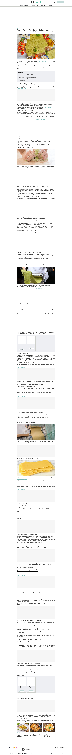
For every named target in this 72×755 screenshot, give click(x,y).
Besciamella (25, 638)
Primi (30, 5)
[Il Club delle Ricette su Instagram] (57, 748)
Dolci (37, 5)
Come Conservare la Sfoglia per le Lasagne (27, 78)
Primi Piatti (19, 732)
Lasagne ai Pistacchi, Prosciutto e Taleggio (22, 735)
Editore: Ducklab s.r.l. (18, 753)
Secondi (33, 5)
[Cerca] (19, 2)
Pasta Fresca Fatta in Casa (44, 61)
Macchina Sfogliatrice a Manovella (21, 346)
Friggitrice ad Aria (43, 5)
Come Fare (18, 28)
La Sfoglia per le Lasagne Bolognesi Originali (27, 77)
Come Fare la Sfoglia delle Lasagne (26, 74)
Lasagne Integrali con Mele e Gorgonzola (48, 735)
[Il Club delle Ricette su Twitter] (59, 748)
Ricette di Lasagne (22, 80)
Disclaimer (62, 753)
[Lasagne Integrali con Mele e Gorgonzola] (49, 727)
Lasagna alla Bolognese (22, 479)
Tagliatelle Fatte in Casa (48, 107)
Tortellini (26, 108)
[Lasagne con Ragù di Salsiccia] (36, 727)
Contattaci (23, 750)
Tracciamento (51, 753)
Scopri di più (22, 349)
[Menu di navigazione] (8, 5)
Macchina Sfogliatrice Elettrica (31, 345)
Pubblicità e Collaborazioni (26, 749)
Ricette (21, 5)
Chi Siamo (23, 747)
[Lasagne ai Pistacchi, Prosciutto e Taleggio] (23, 727)
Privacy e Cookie (57, 753)
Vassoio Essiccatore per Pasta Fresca (22, 687)
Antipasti (26, 5)
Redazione (23, 748)
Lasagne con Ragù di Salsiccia (35, 734)
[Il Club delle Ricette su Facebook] (55, 748)
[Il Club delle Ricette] (36, 2)
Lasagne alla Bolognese (23, 622)
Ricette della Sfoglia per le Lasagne (26, 75)
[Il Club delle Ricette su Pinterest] (61, 748)
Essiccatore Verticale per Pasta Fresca (31, 687)
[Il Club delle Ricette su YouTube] (63, 748)
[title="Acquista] (22, 340)
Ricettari (50, 5)
